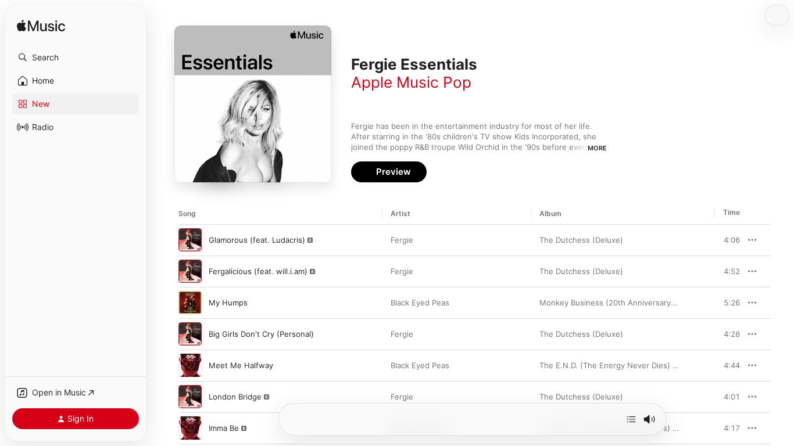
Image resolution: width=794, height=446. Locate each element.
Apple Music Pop (411, 82)
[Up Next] (631, 419)
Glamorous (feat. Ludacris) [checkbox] (257, 239)
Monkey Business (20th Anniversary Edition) (620, 302)
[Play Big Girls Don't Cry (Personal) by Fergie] (190, 334)
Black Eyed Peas (420, 302)
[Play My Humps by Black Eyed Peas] (190, 302)
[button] (75, 57)
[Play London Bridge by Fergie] (190, 396)
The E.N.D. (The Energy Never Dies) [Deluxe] (621, 365)
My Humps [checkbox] (228, 302)
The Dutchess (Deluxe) (581, 239)
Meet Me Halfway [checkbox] (241, 365)
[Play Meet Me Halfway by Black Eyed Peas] (190, 365)
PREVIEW (727, 239)
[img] (41, 26)
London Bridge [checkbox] (235, 396)
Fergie (402, 239)
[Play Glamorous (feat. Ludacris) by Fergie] (190, 239)
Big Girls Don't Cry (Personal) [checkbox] (261, 334)
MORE (597, 148)
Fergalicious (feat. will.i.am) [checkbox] (258, 271)
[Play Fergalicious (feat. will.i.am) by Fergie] (190, 271)
